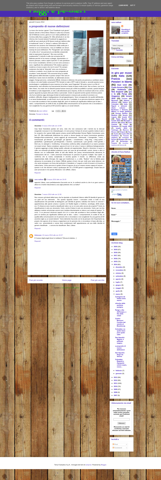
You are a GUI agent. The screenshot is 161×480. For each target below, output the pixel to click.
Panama (114, 143)
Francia (115, 78)
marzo (118, 294)
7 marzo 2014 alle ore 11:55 (51, 194)
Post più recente (36, 280)
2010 (116, 386)
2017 (116, 255)
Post (116, 444)
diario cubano (118, 108)
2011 (116, 383)
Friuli (125, 124)
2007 (116, 395)
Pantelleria (115, 135)
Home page (66, 280)
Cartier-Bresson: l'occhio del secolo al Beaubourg (120, 322)
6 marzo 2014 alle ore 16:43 (56, 179)
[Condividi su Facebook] (63, 111)
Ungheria (114, 137)
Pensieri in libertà (42, 114)
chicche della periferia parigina (120, 305)
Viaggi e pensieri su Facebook (119, 190)
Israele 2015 (127, 117)
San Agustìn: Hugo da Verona (120, 354)
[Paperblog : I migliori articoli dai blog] (116, 196)
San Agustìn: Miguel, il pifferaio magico (120, 340)
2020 (116, 246)
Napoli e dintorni (119, 106)
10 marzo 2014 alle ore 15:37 (52, 235)
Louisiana (125, 137)
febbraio (119, 370)
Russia (113, 139)
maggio (119, 288)
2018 (116, 252)
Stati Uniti (122, 85)
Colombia (115, 104)
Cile (130, 87)
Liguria (114, 117)
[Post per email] (52, 111)
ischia (122, 122)
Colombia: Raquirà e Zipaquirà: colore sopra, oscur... (121, 363)
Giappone (115, 96)
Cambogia (114, 130)
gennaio (119, 373)
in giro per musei (121, 72)
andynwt (88, 465)
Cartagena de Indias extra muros (120, 298)
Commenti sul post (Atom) (70, 288)
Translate (119, 50)
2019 (116, 249)
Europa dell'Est (122, 113)
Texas (130, 132)
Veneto (125, 115)
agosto (118, 279)
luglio (118, 282)
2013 (116, 377)
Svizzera (121, 145)
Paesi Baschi (121, 119)
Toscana (126, 135)
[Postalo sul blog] (59, 111)
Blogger (103, 465)
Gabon (125, 102)
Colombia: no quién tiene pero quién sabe (120, 331)
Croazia (124, 98)
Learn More (123, 5)
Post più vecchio (97, 280)
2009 (116, 389)
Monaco (114, 132)
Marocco (126, 130)
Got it (132, 5)
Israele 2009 (127, 126)
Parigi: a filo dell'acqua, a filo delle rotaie (120, 312)
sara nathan (38, 179)
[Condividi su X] (61, 111)
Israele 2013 (121, 128)
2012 (116, 380)
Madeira (114, 115)
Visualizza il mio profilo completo (125, 31)
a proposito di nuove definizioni (120, 348)
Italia (121, 75)
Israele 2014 (115, 121)
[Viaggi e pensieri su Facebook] (112, 192)
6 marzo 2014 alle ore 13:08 (52, 126)
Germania (115, 126)
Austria (116, 134)
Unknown (38, 235)
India (126, 104)
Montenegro (124, 141)
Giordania (125, 143)
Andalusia (121, 90)
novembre (120, 270)
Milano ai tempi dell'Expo (121, 111)
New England (117, 92)
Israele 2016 (125, 134)
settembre (120, 276)
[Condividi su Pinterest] (65, 111)
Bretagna (122, 139)
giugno (118, 285)
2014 (116, 264)
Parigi (124, 94)
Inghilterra (114, 145)
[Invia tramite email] (57, 111)
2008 (116, 392)
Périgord (122, 132)
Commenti (118, 448)
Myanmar (114, 100)
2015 (116, 261)
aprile (118, 291)
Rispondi (37, 173)
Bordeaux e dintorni (119, 110)
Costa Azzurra (117, 87)
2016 (116, 258)
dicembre (119, 267)
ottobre (119, 273)
